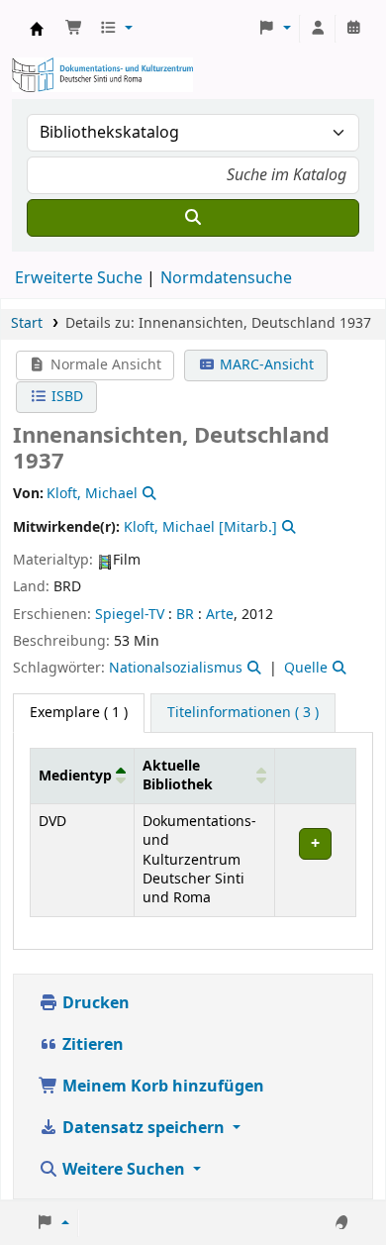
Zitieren (91, 1045)
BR (185, 614)
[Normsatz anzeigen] (147, 493)
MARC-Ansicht (265, 365)
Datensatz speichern (143, 1128)
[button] (74, 29)
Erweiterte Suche (79, 278)
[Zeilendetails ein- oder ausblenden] (314, 859)
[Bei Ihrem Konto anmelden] (318, 29)
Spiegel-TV (129, 614)
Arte (220, 614)
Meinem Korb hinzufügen (161, 1086)
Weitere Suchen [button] (123, 1170)
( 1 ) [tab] (79, 712)
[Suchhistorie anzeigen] (353, 29)
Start (27, 323)
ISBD (65, 396)
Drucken (94, 1003)
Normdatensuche (226, 278)
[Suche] (193, 218)
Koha (37, 29)
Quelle (306, 668)
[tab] (243, 713)
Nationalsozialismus (175, 668)
